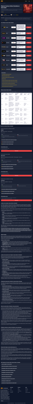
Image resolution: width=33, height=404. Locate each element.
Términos (26, 388)
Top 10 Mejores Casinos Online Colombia (6, 74)
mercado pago (9, 270)
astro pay (12, 270)
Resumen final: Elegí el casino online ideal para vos (7, 86)
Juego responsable (27, 392)
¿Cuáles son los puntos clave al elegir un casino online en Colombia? (9, 80)
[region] (16, 109)
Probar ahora (16, 175)
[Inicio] (2, 1)
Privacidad (26, 389)
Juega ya (29, 27)
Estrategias (11, 392)
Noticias (19, 389)
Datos (11, 389)
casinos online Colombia (26, 302)
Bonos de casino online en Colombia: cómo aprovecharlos (8, 83)
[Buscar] (31, 1)
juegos (13, 208)
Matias (5, 14)
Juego (11, 388)
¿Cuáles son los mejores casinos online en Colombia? (8, 77)
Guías (18, 388)
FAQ (18, 392)
